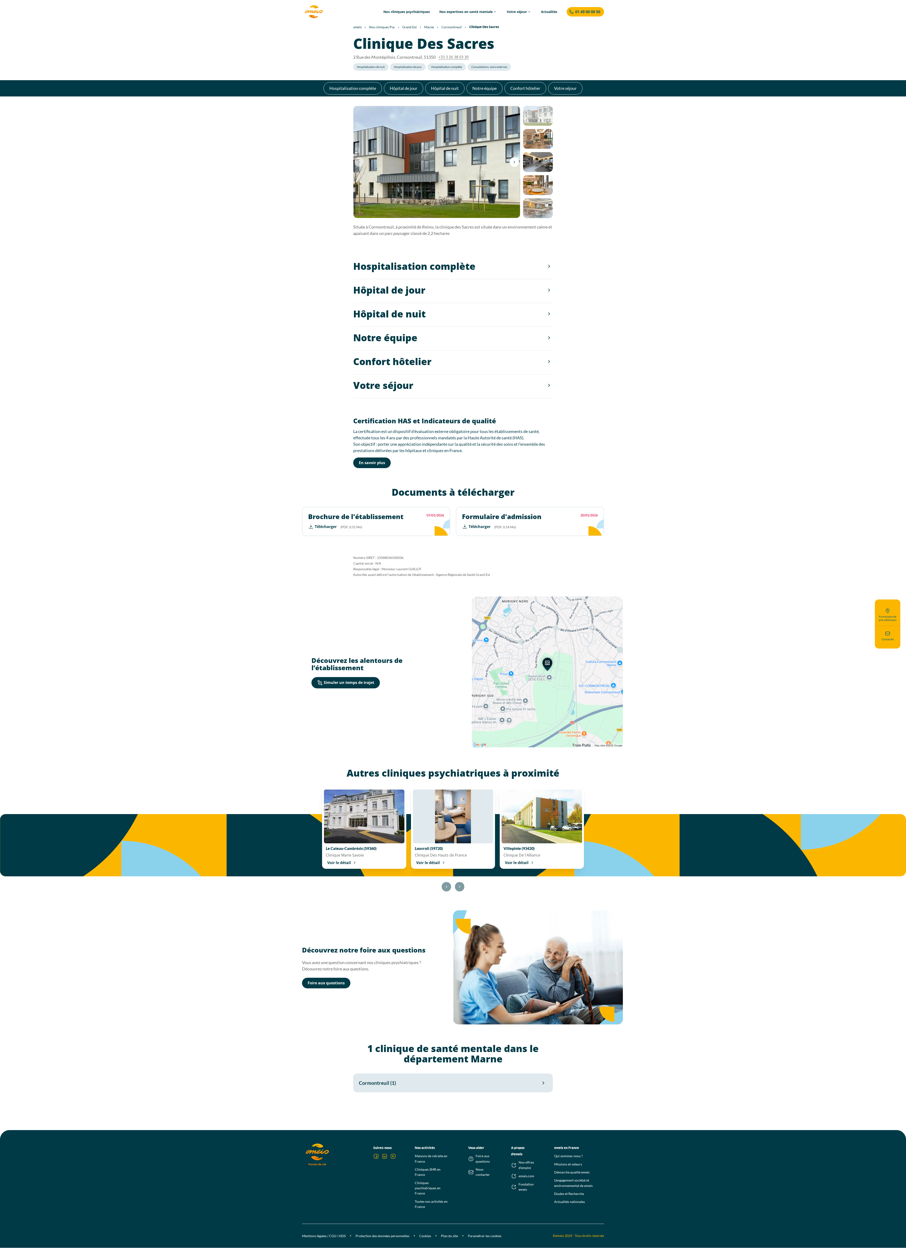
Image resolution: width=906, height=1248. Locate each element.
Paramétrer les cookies (484, 1236)
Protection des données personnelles (382, 1236)
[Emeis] (314, 12)
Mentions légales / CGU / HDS (324, 1236)
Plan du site (449, 1236)
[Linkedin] (384, 1156)
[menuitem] (406, 11)
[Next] (514, 162)
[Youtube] (393, 1156)
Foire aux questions (326, 983)
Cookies (425, 1236)
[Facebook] (376, 1156)
